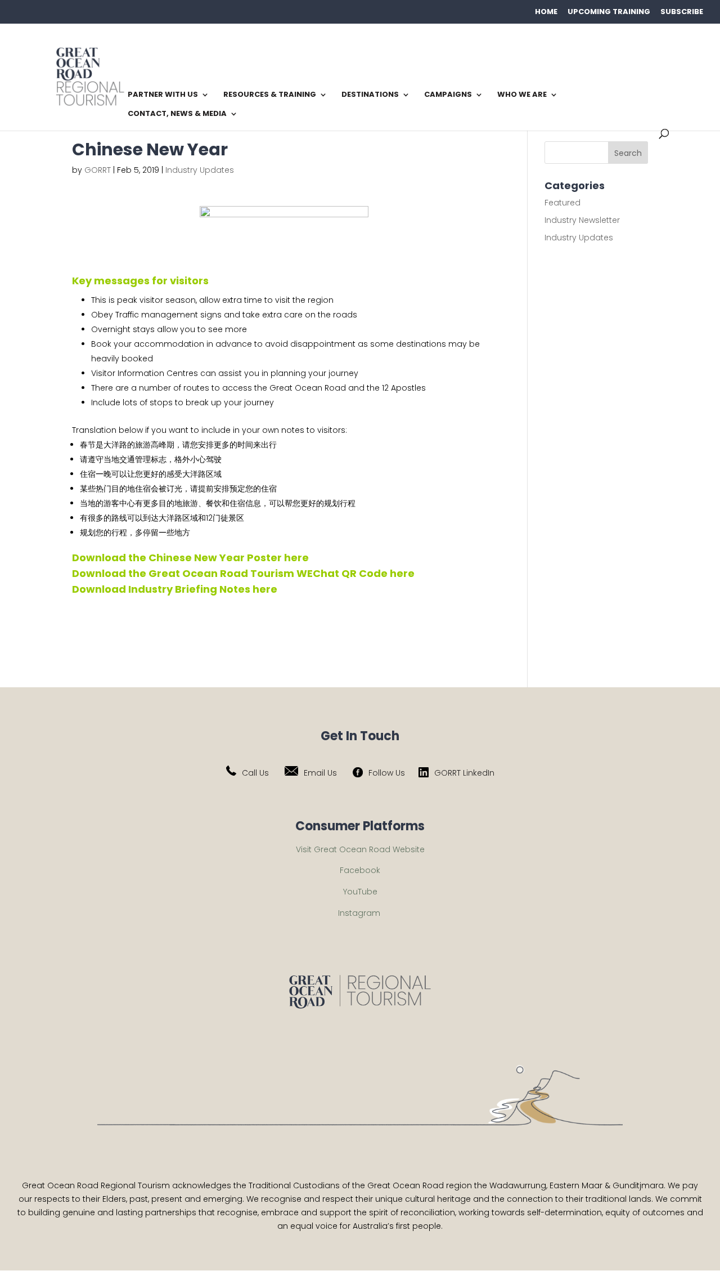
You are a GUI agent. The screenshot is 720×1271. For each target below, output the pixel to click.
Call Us (255, 772)
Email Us (320, 772)
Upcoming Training (609, 11)
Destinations (370, 95)
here (296, 558)
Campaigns (448, 95)
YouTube (360, 891)
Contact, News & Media (177, 114)
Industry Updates (199, 170)
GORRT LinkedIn (464, 772)
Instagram (359, 913)
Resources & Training (269, 95)
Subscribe (681, 11)
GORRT (97, 170)
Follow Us (386, 772)
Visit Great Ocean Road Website (360, 849)
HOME (546, 11)
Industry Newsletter (582, 220)
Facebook (360, 870)
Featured (562, 202)
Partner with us (163, 95)
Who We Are (522, 95)
